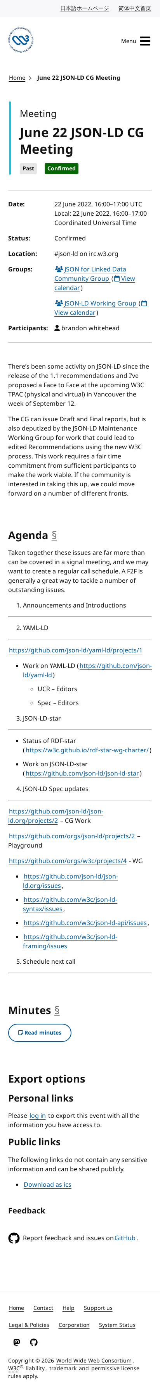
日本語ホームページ (85, 8)
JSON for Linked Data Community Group (90, 274)
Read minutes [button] (42, 1033)
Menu (128, 41)
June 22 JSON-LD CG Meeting (78, 78)
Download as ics (47, 1184)
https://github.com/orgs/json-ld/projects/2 (72, 836)
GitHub (125, 1238)
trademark (63, 1368)
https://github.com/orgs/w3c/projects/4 (68, 861)
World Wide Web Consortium (94, 1361)
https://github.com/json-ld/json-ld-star (82, 773)
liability (35, 1368)
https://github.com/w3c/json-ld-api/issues (85, 923)
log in (38, 1116)
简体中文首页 (135, 8)
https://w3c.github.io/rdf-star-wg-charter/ (87, 750)
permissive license (115, 1368)
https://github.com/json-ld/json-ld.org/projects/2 (55, 816)
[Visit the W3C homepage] (21, 41)
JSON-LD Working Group (100, 303)
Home (17, 78)
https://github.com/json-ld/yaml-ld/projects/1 (76, 650)
